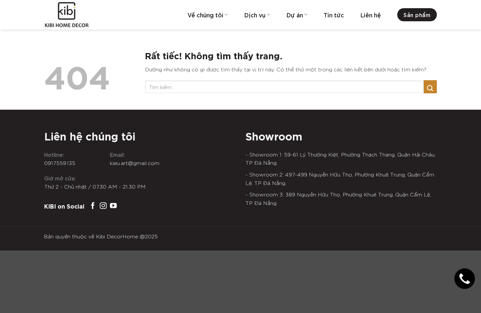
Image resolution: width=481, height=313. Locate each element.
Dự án (294, 15)
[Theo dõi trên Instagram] (103, 206)
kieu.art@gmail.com (134, 162)
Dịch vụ (254, 15)
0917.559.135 (59, 162)
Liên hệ (370, 15)
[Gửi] (430, 86)
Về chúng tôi (205, 15)
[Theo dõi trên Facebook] (92, 206)
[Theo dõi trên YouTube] (113, 206)
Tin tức (334, 15)
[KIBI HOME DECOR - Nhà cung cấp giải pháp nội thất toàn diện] (77, 14)
